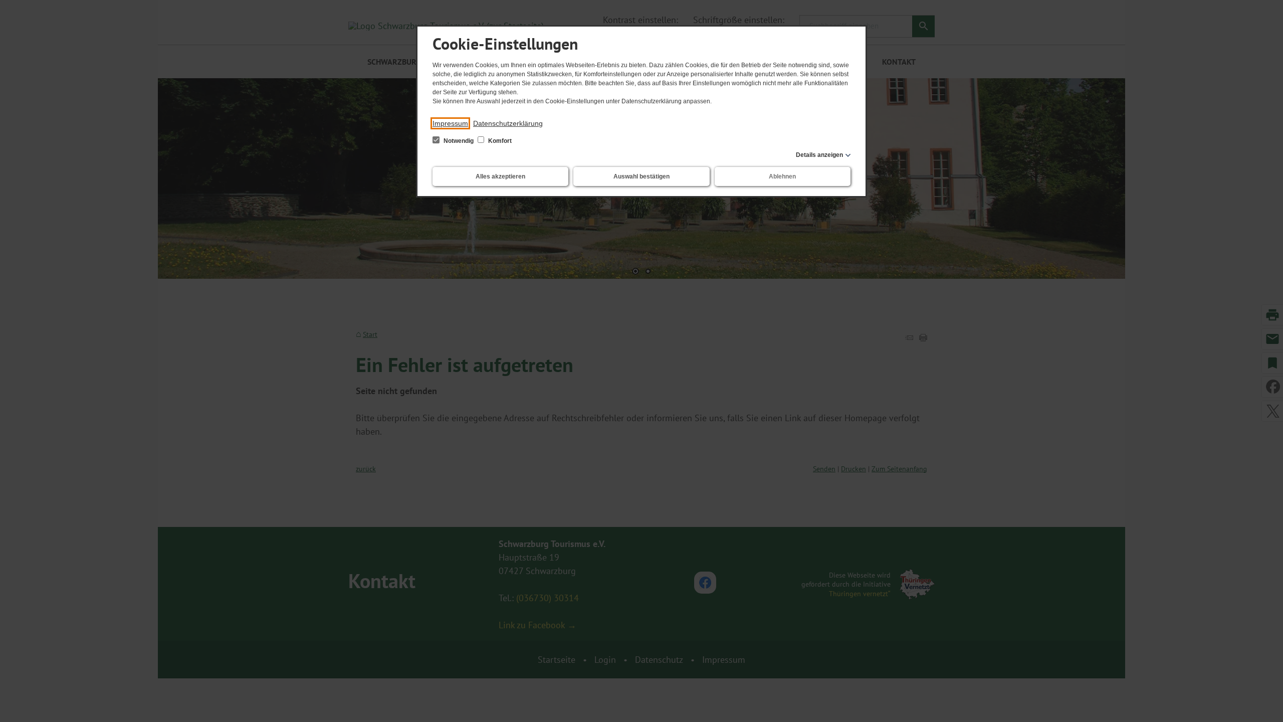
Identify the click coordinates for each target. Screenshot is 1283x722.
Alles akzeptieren (500, 176)
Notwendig (458, 140)
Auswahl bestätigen (641, 176)
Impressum (450, 123)
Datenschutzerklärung (508, 123)
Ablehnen (782, 176)
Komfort (499, 140)
